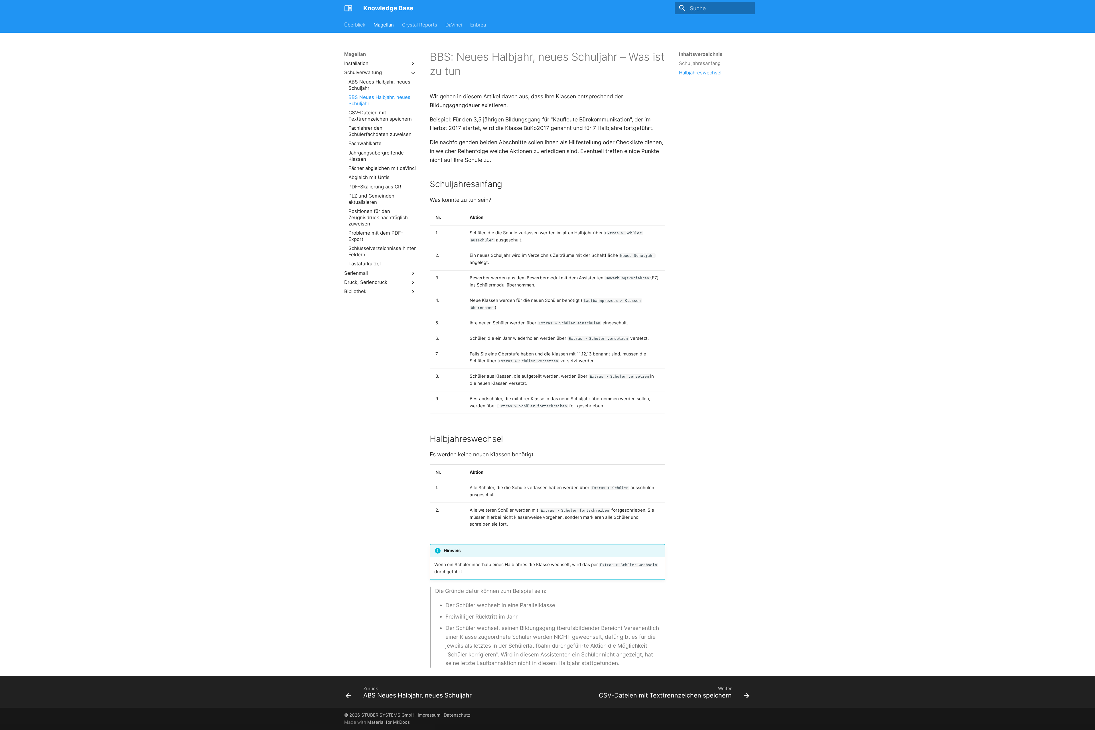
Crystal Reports (419, 25)
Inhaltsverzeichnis (700, 54)
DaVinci (453, 25)
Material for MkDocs (388, 722)
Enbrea (478, 25)
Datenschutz (457, 715)
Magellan (384, 25)
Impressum (429, 715)
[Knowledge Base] (348, 8)
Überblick (354, 25)
